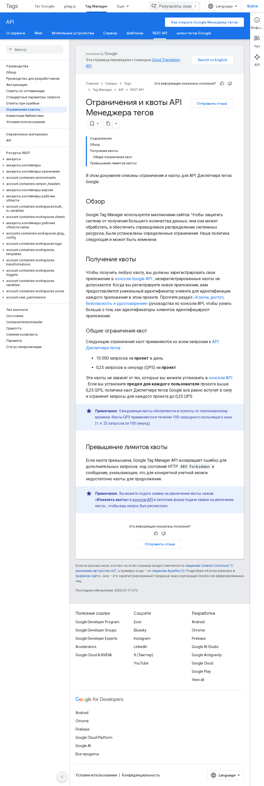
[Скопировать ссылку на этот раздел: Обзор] (110, 202)
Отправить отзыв (212, 103)
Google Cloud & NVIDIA (94, 655)
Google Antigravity (207, 655)
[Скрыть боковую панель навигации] (62, 777)
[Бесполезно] (230, 83)
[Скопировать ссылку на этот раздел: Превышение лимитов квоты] (172, 447)
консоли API (221, 377)
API (10, 22)
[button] (33, 159)
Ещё (121, 6)
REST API (160, 33)
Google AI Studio (205, 647)
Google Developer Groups (96, 630)
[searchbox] (34, 49)
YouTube (141, 663)
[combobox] (174, 6)
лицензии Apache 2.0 (168, 571)
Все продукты (87, 754)
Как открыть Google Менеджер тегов (204, 22)
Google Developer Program (97, 622)
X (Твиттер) (143, 655)
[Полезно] (222, 83)
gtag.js (70, 6)
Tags (12, 6)
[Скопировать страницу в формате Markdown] (108, 123)
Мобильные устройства (73, 33)
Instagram (142, 638)
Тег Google (44, 6)
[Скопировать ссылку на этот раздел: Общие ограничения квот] (152, 331)
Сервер (110, 33)
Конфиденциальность (141, 775)
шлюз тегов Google (194, 33)
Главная (92, 83)
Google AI (83, 746)
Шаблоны (135, 33)
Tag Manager (96, 6)
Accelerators (86, 647)
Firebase (199, 638)
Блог (138, 622)
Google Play (201, 671)
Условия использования (96, 775)
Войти (252, 6)
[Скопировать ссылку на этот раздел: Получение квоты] (141, 260)
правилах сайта (88, 576)
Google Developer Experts (96, 638)
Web (39, 33)
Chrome (198, 630)
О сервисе (15, 33)
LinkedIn (140, 647)
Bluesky (140, 630)
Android (198, 622)
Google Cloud (202, 663)
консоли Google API (133, 278)
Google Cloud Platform (94, 737)
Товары (111, 83)
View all (198, 680)
